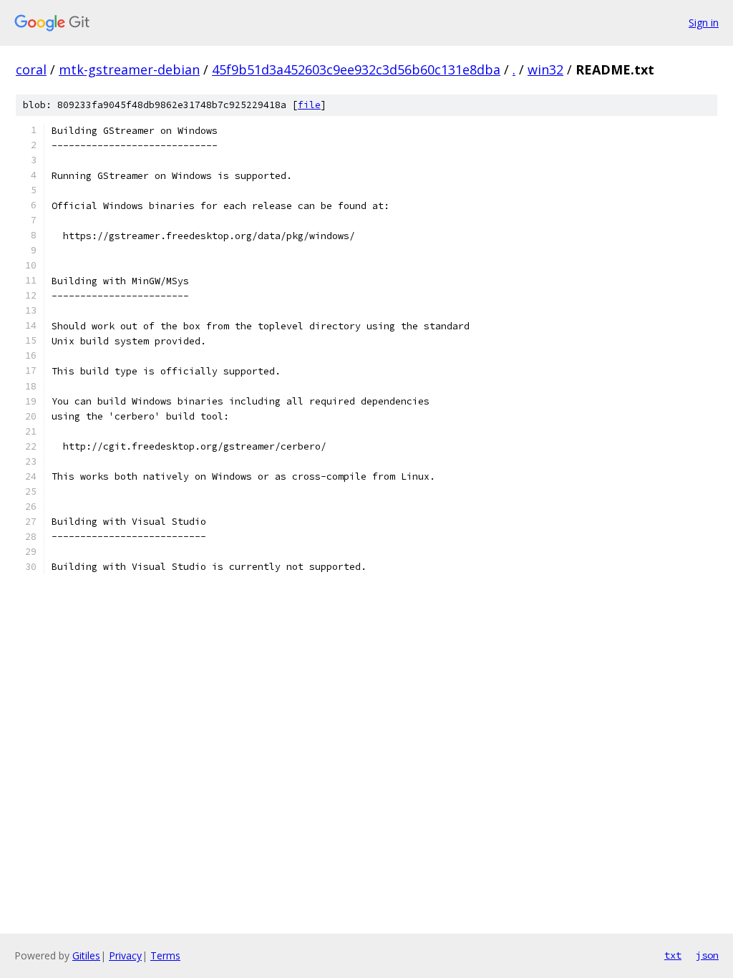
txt (672, 955)
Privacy (125, 955)
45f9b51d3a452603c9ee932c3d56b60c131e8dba (356, 69)
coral (31, 69)
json (707, 955)
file (309, 105)
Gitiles (86, 955)
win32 (545, 69)
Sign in (704, 22)
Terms (165, 955)
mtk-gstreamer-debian (129, 69)
